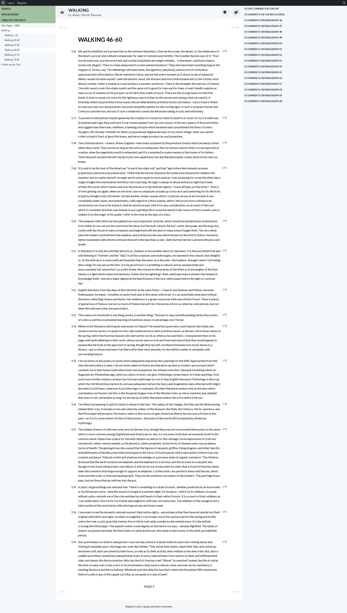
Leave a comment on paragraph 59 (223, 512)
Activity (236, 12)
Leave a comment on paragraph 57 (223, 429)
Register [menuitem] (22, 2)
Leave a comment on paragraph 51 (223, 250)
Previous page (63, 27)
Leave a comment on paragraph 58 (223, 487)
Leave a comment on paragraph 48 (223, 143)
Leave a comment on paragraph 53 (223, 315)
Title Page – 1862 (10, 25)
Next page (235, 27)
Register (129, 606)
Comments (225, 12)
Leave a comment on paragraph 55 (223, 360)
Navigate (62, 12)
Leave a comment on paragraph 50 (223, 221)
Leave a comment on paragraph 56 (223, 404)
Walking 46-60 (12, 50)
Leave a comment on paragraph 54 (223, 326)
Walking (78, 10)
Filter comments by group (261, 8)
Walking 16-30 (12, 40)
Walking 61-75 (12, 54)
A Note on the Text (11, 64)
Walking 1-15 (11, 35)
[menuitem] (3, 3)
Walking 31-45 (12, 45)
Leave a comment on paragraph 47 (223, 118)
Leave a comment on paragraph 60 (223, 542)
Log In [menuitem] (11, 2)
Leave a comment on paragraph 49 (223, 168)
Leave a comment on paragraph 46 (223, 51)
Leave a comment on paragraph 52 (223, 290)
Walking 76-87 (12, 59)
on (264, 14)
